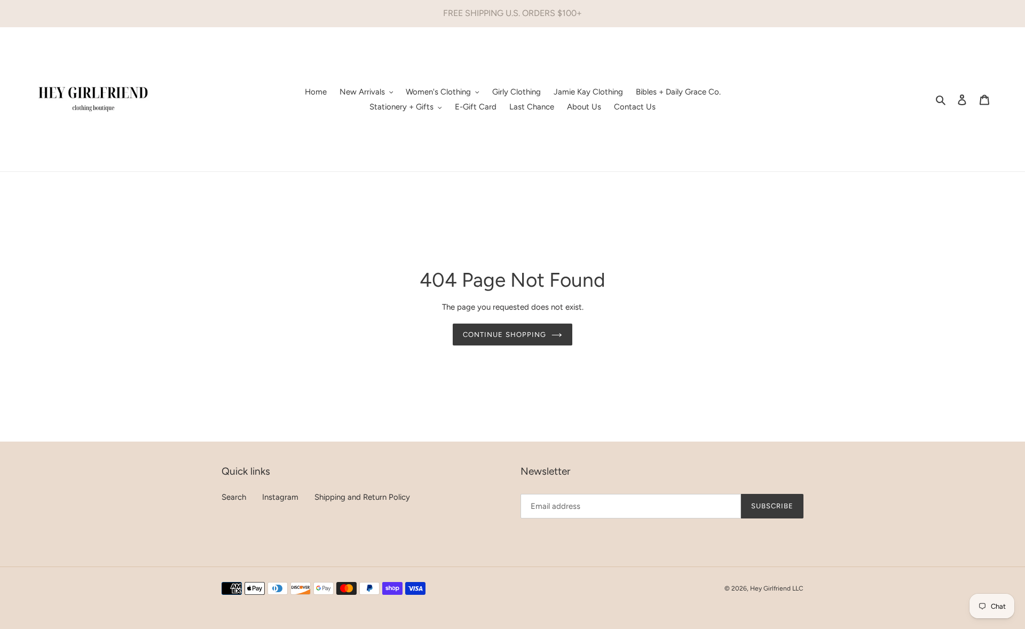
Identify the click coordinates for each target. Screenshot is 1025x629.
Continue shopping (504, 335)
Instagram (280, 497)
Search (234, 497)
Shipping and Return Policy (362, 497)
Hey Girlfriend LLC (776, 588)
